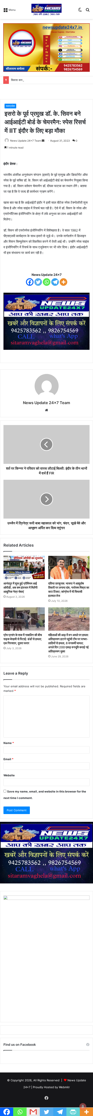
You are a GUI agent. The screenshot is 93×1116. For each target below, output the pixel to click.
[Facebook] (30, 282)
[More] (63, 282)
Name (8, 743)
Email (8, 759)
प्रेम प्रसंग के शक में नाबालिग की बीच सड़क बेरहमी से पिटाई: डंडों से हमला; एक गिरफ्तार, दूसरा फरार (22, 639)
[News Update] (47, 9)
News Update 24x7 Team (25, 140)
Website (9, 775)
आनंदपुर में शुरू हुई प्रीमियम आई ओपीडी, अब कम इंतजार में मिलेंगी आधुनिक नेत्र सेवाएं (20, 587)
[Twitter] (38, 282)
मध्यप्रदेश (10, 106)
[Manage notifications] (82, 1106)
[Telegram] (55, 282)
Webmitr (64, 1087)
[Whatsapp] (46, 282)
